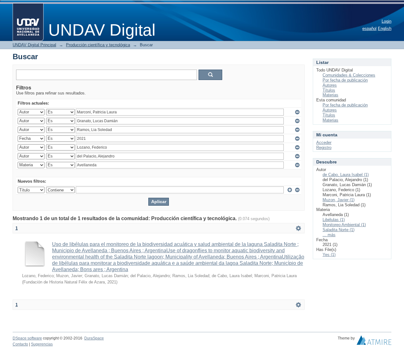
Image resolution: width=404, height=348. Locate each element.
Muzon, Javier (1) (338, 199)
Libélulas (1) (334, 219)
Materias (330, 95)
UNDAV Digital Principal (34, 45)
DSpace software (27, 338)
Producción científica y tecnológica (98, 45)
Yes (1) (329, 254)
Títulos (329, 90)
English (384, 28)
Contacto (20, 344)
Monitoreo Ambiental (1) (344, 224)
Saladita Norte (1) (338, 229)
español (369, 28)
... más (329, 234)
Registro (323, 147)
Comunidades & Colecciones (349, 75)
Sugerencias (42, 344)
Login (386, 21)
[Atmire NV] (374, 341)
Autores (330, 85)
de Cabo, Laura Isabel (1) (346, 174)
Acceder (323, 142)
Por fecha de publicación (345, 80)
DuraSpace (94, 338)
